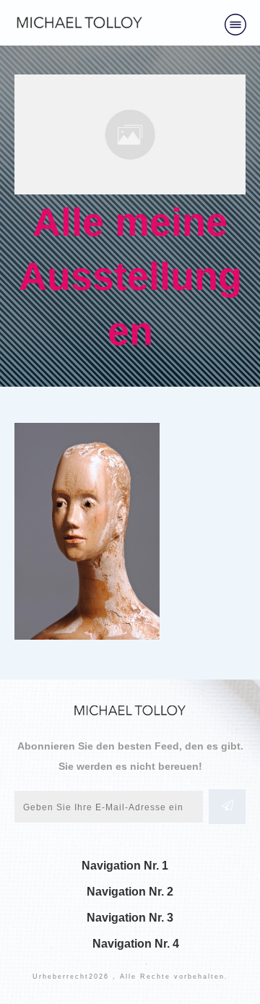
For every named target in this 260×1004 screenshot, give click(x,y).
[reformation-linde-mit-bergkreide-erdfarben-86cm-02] (130, 134)
